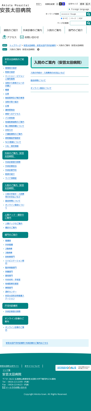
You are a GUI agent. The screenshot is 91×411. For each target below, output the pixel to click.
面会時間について (38, 80)
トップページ (15, 45)
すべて (65, 18)
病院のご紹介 (11, 30)
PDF (81, 18)
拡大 (88, 4)
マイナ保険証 (11, 178)
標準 (82, 4)
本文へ (39, 4)
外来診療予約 (11, 170)
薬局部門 (9, 276)
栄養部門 (9, 272)
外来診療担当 (11, 166)
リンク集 (6, 370)
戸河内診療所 (11, 306)
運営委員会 (10, 110)
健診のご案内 (11, 228)
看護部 (8, 241)
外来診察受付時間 (12, 162)
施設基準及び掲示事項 (14, 98)
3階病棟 (8, 253)
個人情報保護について (14, 126)
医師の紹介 (10, 174)
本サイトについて (32, 366)
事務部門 (9, 288)
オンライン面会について (41, 88)
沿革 (7, 94)
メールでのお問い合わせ (16, 387)
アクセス (12, 37)
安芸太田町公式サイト (9, 366)
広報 (7, 106)
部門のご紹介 (75, 30)
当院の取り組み (11, 102)
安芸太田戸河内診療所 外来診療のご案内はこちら (27, 343)
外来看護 (9, 245)
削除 (38, 49)
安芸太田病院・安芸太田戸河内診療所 (40, 45)
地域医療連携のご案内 (14, 122)
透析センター (11, 292)
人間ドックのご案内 (13, 223)
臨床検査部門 (11, 267)
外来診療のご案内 (32, 30)
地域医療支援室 (11, 284)
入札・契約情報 (11, 146)
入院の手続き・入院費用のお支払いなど (48, 73)
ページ (73, 18)
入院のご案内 (54, 30)
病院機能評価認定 (12, 138)
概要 (7, 90)
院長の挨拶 (10, 72)
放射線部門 (10, 257)
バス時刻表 (10, 118)
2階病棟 (8, 249)
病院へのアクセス (12, 114)
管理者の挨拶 (11, 68)
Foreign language (80, 9)
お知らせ (9, 130)
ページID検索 (63, 23)
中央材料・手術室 (12, 280)
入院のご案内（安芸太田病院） (22, 49)
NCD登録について (13, 142)
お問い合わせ (32, 37)
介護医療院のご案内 (13, 134)
